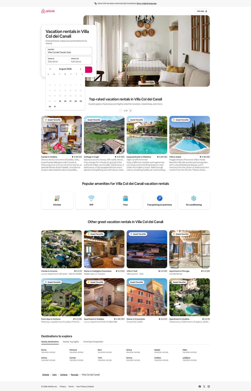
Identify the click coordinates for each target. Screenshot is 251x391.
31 (55, 106)
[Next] (130, 111)
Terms (71, 386)
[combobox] (69, 52)
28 (76, 101)
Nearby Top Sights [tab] (71, 342)
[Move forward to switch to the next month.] (80, 69)
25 (60, 101)
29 (81, 101)
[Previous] (121, 111)
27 (70, 101)
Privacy (63, 386)
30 (50, 106)
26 (65, 101)
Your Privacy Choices (85, 386)
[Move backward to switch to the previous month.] (50, 69)
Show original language (147, 3)
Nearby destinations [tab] (50, 342)
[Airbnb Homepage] (48, 11)
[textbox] (57, 61)
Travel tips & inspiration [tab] (93, 342)
